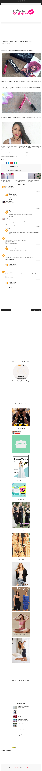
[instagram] (18, 1)
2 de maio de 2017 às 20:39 (13, 265)
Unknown (7, 255)
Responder (38, 191)
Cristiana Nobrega (12, 194)
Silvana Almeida (8, 201)
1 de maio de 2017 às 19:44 (10, 202)
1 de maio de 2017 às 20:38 (10, 219)
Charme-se (7, 189)
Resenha (8, 43)
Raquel (6, 218)
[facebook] (20, 1)
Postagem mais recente (6, 310)
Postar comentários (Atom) (9, 313)
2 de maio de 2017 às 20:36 (13, 195)
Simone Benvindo (9, 186)
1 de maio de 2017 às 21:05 (10, 238)
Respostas (8, 193)
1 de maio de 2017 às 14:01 (10, 187)
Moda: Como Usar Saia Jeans (23, 710)
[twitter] (24, 1)
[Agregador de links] (14, 747)
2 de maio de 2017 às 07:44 (10, 272)
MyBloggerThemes (29, 767)
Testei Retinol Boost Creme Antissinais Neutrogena (6, 181)
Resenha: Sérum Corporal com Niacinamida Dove (21, 181)
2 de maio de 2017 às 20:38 (13, 249)
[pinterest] (22, 1)
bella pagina (7, 237)
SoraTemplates (16, 767)
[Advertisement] (21, 32)
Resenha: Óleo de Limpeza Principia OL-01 (33, 181)
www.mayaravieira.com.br (9, 259)
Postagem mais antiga (36, 310)
